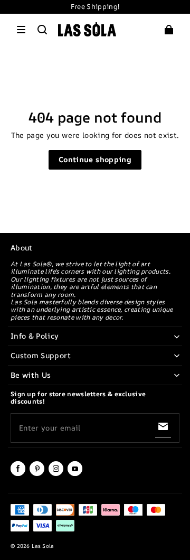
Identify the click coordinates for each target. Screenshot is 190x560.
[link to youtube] (75, 474)
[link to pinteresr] (37, 474)
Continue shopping (95, 159)
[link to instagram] (56, 474)
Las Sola (42, 545)
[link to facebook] (18, 474)
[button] (21, 29)
